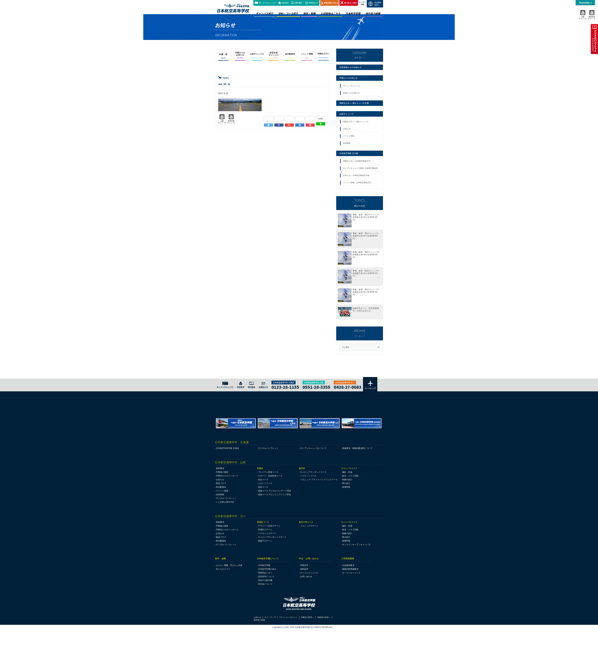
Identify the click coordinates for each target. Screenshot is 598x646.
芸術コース (263, 487)
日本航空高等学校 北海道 (227, 448)
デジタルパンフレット (268, 448)
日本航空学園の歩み (267, 569)
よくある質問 (362, 3)
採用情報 (220, 494)
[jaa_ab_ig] (299, 125)
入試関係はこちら (330, 13)
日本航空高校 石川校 (348, 153)
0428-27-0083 (347, 386)
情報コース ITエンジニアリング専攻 (274, 494)
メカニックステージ (309, 526)
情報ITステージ (265, 541)
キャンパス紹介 (264, 13)
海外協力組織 (372, 13)
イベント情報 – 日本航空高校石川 (357, 182)
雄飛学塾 (346, 487)
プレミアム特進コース (268, 472)
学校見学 (285, 2)
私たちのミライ (223, 569)
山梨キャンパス (346, 114)
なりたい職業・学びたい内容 (229, 565)
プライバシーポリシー (288, 617)
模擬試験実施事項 (350, 569)
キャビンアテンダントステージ (272, 537)
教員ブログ (221, 483)
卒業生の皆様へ (307, 617)
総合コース (263, 479)
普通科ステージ (265, 529)
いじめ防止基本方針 (225, 502)
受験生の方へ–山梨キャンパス (355, 122)
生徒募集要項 (348, 565)
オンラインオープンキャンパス (356, 544)
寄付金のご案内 (350, 2)
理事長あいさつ (265, 573)
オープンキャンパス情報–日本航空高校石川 (359, 169)
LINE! (320, 118)
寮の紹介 (346, 483)
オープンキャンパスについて (313, 448)
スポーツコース (265, 483)
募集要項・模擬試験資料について (357, 448)
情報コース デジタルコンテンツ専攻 (274, 491)
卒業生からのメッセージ (227, 476)
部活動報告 (221, 487)
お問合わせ (313, 2)
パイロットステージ (267, 533)
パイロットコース (308, 476)
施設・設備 (347, 472)
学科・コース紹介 (288, 13)
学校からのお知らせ (351, 93)
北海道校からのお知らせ (350, 67)
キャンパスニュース (351, 86)
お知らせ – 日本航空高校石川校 (356, 175)
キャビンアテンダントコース (313, 472)
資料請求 (298, 2)
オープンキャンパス (267, 2)
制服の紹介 (347, 479)
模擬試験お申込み (331, 2)
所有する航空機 (265, 580)
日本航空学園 (352, 13)
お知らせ (347, 129)
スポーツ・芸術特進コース (270, 476)
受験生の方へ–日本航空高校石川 (356, 161)
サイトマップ (270, 617)
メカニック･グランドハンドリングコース (319, 479)
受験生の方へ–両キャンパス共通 (354, 103)
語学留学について (266, 576)
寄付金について (265, 584)
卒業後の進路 (222, 472)
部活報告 (347, 143)
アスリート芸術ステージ (269, 526)
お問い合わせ (306, 576)
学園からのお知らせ (348, 78)
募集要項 (220, 468)
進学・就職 (309, 13)
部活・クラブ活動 (350, 476)
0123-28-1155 (285, 386)
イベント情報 (349, 136)
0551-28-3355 (316, 386)
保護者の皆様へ (323, 617)
